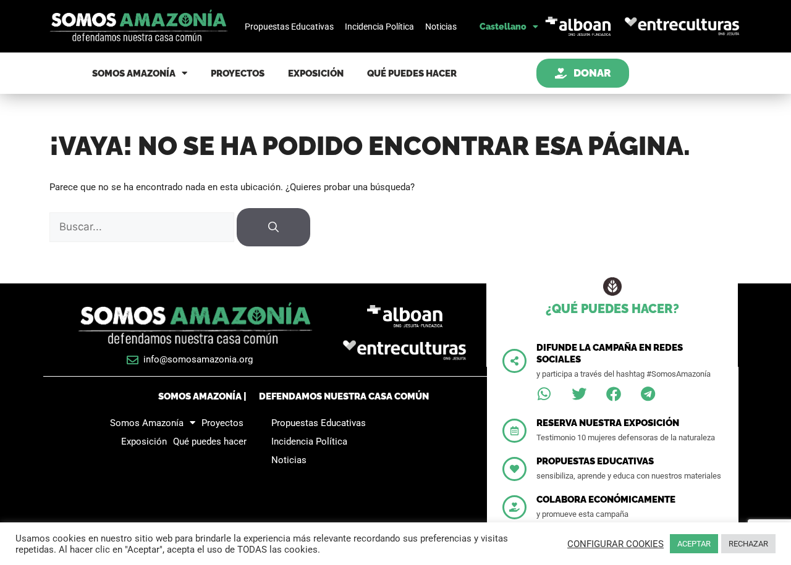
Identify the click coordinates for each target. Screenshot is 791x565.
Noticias (441, 26)
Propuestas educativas (595, 461)
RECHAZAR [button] (748, 543)
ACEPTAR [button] (694, 543)
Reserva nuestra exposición (607, 423)
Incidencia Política (379, 26)
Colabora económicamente (605, 499)
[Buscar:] (143, 227)
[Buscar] (273, 227)
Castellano (503, 26)
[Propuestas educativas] (514, 469)
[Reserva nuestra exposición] (514, 431)
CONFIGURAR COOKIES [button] (615, 544)
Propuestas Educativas (289, 26)
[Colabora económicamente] (514, 507)
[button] (544, 394)
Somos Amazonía (134, 73)
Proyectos (237, 73)
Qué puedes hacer (412, 73)
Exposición (316, 73)
